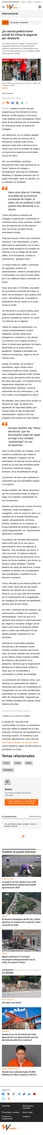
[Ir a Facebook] (3, 1094)
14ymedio (6, 1106)
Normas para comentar (27, 1107)
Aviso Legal (27, 1112)
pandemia (8, 770)
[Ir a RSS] (9, 1098)
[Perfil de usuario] (39, 6)
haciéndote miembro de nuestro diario (20, 742)
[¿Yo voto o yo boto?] (21, 986)
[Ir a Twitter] (9, 1094)
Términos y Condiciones (7, 1118)
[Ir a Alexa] (4, 1098)
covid (6, 763)
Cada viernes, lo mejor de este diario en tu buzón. (21, 802)
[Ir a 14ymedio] (14, 6)
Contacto (26, 1117)
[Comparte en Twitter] (17, 103)
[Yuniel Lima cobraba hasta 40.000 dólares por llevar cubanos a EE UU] (21, 1056)
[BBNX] (11, 1127)
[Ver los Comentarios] (8, 103)
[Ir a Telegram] (19, 1094)
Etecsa (30, 2)
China (17, 763)
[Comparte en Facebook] (12, 103)
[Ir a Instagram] (14, 1094)
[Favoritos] (3, 103)
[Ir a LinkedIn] (29, 1094)
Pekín (28, 763)
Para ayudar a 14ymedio (19, 22)
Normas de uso (35, 816)
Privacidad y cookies (10, 1112)
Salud (23, 2)
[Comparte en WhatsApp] (22, 103)
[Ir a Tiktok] (24, 1094)
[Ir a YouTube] (35, 1094)
